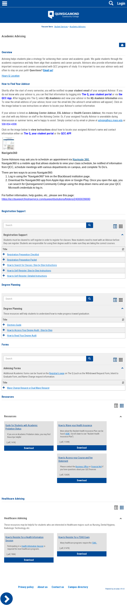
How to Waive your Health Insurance (75, 425)
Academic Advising (77, 27)
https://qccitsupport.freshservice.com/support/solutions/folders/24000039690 (46, 199)
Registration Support (13, 211)
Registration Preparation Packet (22, 260)
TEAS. (94, 543)
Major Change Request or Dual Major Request (28, 388)
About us (43, 587)
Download (39, 448)
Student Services (61, 27)
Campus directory (78, 587)
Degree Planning (11, 284)
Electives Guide (14, 325)
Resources (8, 396)
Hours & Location (11, 75)
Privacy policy (26, 587)
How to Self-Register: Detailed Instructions (27, 276)
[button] (89, 225)
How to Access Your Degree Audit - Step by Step (29, 330)
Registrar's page (56, 373)
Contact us (58, 587)
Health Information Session (32, 546)
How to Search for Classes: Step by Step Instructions (32, 265)
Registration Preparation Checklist (23, 254)
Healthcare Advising (13, 498)
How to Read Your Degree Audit (22, 335)
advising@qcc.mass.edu (110, 120)
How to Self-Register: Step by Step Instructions (29, 270)
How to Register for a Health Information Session (24, 539)
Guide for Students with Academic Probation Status (21, 427)
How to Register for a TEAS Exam (74, 537)
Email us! (48, 70)
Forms (5, 344)
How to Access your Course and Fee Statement (75, 459)
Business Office (82, 466)
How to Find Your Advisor (16, 84)
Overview (7, 52)
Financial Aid (96, 466)
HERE (67, 434)
